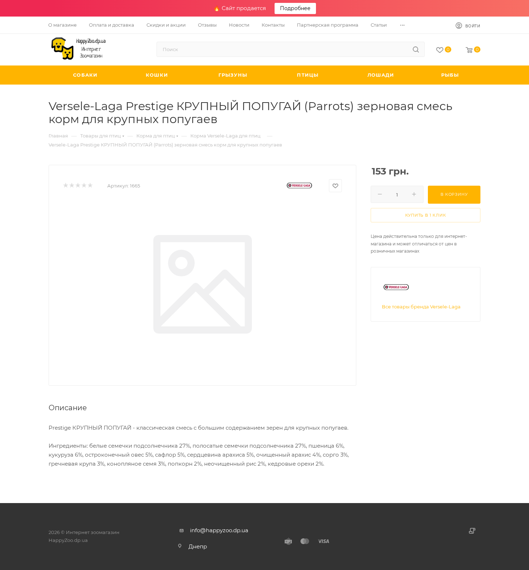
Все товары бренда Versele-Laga (421, 306)
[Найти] (416, 49)
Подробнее (295, 8)
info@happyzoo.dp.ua (219, 530)
